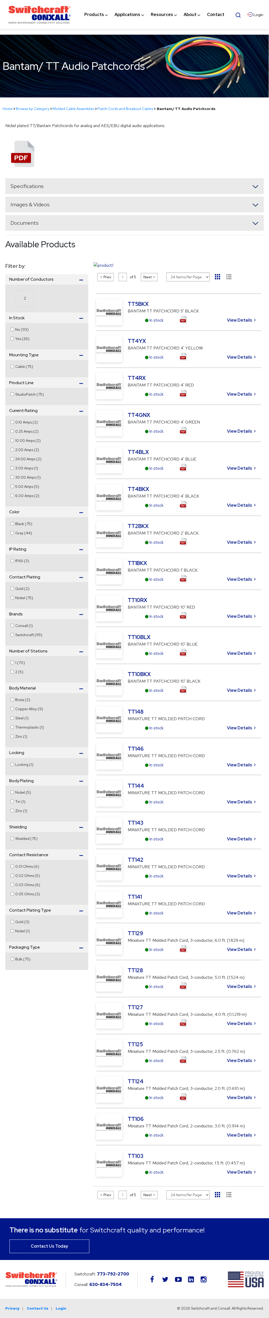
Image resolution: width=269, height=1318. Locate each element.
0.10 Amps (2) (26, 422)
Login (61, 1308)
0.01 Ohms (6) (27, 866)
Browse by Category (32, 108)
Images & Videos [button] (30, 204)
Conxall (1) (24, 625)
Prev (107, 277)
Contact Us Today (49, 1246)
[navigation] (154, 15)
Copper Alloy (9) (29, 709)
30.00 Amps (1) (28, 477)
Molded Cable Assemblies (73, 108)
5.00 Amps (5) (27, 486)
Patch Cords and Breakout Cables (125, 108)
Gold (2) (22, 588)
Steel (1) (22, 718)
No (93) (22, 329)
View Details (239, 320)
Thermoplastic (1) (29, 727)
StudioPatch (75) (29, 394)
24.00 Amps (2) (28, 459)
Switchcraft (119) (28, 634)
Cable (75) (24, 366)
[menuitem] (94, 15)
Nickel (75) (24, 597)
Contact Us (37, 1308)
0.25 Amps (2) (27, 431)
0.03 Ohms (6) (27, 884)
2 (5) (19, 672)
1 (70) (20, 662)
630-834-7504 (105, 1284)
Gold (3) (22, 921)
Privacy (12, 1308)
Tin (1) (20, 801)
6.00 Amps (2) (27, 495)
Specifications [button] (27, 186)
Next (147, 277)
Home (8, 108)
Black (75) (23, 523)
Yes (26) (22, 338)
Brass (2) (22, 699)
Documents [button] (25, 222)
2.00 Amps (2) (27, 449)
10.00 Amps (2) (28, 440)
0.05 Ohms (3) (27, 894)
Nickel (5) (23, 792)
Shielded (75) (26, 838)
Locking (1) (24, 764)
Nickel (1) (22, 931)
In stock (156, 320)
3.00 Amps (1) (26, 468)
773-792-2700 (113, 1274)
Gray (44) (23, 533)
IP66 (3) (22, 560)
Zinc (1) (21, 736)
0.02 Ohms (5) (27, 875)
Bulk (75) (22, 959)
